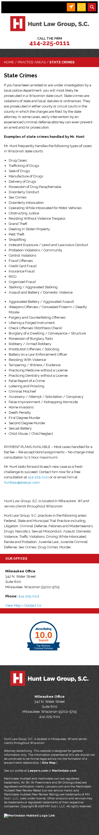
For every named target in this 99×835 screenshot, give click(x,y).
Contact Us (32, 605)
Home (9, 62)
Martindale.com (64, 770)
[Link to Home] (49, 23)
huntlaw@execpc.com (22, 482)
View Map (13, 605)
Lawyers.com (38, 770)
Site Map (49, 763)
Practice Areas (32, 62)
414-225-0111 (49, 43)
